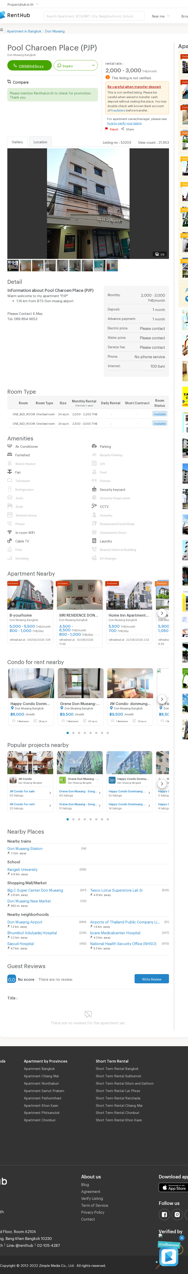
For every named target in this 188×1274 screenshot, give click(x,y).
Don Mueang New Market (29, 900)
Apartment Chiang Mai (41, 1075)
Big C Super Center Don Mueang (35, 889)
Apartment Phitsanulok (42, 1111)
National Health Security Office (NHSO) (123, 942)
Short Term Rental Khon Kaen (119, 1119)
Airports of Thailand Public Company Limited (126, 921)
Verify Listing (92, 1197)
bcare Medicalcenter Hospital (115, 932)
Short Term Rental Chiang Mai (119, 1104)
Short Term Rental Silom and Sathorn (125, 1082)
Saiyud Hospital (20, 942)
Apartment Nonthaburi (41, 1082)
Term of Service (94, 1204)
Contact (88, 1218)
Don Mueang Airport (24, 921)
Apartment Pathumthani (42, 1097)
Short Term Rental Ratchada (118, 1097)
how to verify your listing (124, 122)
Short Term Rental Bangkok (117, 1067)
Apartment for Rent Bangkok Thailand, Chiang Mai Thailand (22, 15)
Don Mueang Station (24, 847)
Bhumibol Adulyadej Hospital (32, 932)
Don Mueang (55, 30)
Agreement (90, 1190)
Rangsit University (22, 868)
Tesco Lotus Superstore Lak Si (116, 889)
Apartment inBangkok (24, 30)
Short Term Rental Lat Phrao (118, 1090)
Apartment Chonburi (39, 1119)
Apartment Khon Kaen (41, 1104)
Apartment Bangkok (39, 1067)
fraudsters (118, 109)
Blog (85, 1183)
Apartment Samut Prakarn (44, 1090)
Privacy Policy (92, 1211)
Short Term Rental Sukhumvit (118, 1075)
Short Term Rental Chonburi (117, 1111)
